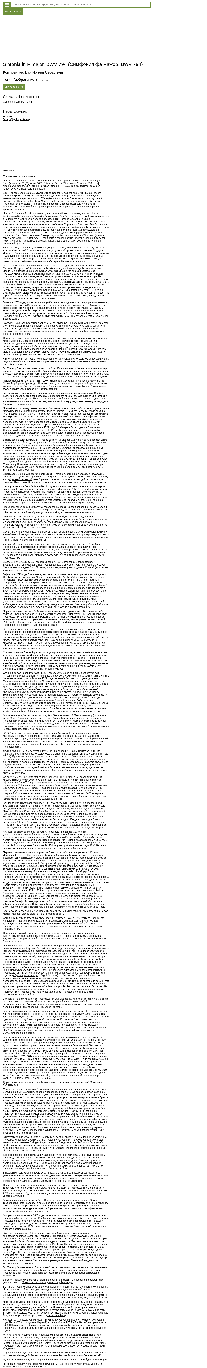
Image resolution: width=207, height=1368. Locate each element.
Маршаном (64, 489)
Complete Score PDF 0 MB (17, 101)
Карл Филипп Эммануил (89, 386)
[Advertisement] (77, 39)
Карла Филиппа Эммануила (28, 1181)
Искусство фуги (38, 751)
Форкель (89, 349)
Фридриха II (63, 733)
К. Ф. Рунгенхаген (47, 1238)
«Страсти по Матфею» (50, 1244)
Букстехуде (9, 349)
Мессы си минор (83, 715)
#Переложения (14, 86)
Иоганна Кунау (96, 585)
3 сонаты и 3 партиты (45, 1014)
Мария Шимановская (34, 1282)
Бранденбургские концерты (29, 540)
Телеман (80, 816)
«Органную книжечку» (25, 975)
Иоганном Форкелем (14, 855)
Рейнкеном (44, 290)
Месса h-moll (48, 201)
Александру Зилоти (25, 1325)
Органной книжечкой (20, 479)
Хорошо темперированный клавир (72, 537)
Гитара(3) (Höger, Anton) (16, 119)
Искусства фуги (56, 1315)
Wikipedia (8, 170)
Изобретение (23, 79)
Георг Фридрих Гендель (66, 819)
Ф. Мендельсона (77, 1241)
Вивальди (58, 445)
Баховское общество (46, 1267)
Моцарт (63, 1185)
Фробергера (61, 258)
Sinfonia (41, 79)
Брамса (32, 1328)
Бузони (104, 1122)
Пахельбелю (72, 936)
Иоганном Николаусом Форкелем (63, 1215)
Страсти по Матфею (28, 201)
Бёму (83, 936)
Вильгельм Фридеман (61, 386)
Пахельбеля (46, 258)
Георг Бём (80, 959)
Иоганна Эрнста (21, 459)
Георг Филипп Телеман (69, 684)
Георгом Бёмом (12, 290)
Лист (102, 1304)
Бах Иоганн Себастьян (44, 72)
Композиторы (13, 11)
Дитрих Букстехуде (44, 962)
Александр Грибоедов (60, 1282)
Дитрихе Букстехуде (14, 298)
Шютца (51, 666)
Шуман (56, 1307)
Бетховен (75, 1185)
